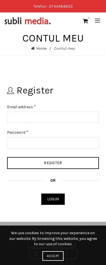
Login (53, 199)
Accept (53, 256)
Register (53, 162)
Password (17, 132)
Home (41, 48)
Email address (21, 106)
